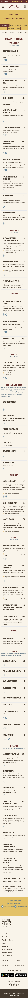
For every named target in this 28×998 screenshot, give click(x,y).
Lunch (18, 28)
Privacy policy (6, 993)
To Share (4, 32)
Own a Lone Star (7, 963)
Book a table (7, 952)
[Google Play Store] (7, 975)
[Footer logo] (6, 923)
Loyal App (6, 955)
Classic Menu (4, 25)
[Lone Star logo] (14, 6)
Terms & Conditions (18, 993)
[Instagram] (17, 985)
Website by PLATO (14, 995)
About (4, 943)
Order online (7, 949)
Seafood (19, 32)
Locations (6, 934)
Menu (4, 931)
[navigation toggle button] (3, 6)
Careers (17, 960)
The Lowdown (7, 940)
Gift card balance (20, 965)
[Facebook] (10, 985)
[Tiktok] (14, 985)
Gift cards (5, 965)
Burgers (11, 32)
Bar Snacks (18, 25)
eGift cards (18, 963)
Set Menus (11, 28)
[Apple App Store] (21, 975)
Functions (6, 937)
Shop (4, 946)
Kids (11, 25)
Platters (25, 25)
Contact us (5, 960)
